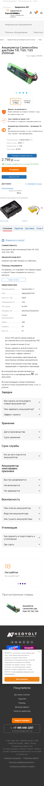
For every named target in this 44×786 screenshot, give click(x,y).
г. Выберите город (34, 184)
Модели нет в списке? (15, 240)
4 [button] (26, 92)
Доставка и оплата (22, 695)
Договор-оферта (22, 707)
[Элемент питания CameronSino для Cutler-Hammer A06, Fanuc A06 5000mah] (33, 209)
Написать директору (22, 711)
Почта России (7, 188)
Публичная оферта (30, 758)
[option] (22, 73)
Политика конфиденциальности (21, 762)
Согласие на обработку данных (22, 766)
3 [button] (23, 92)
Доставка (29, 228)
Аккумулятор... (4, 221)
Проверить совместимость (22, 156)
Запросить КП (22, 7)
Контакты (7, 7)
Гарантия (19, 228)
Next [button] (42, 228)
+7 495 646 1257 (23, 727)
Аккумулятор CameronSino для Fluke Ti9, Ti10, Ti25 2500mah (30, 608)
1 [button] (16, 92)
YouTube (31, 640)
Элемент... (25, 221)
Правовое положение (12, 758)
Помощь (22, 703)
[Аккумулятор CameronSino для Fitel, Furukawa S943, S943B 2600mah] (11, 209)
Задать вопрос (13, 280)
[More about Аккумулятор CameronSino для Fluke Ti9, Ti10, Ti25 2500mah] (13, 608)
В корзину (14, 170)
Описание (7, 228)
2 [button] (20, 92)
